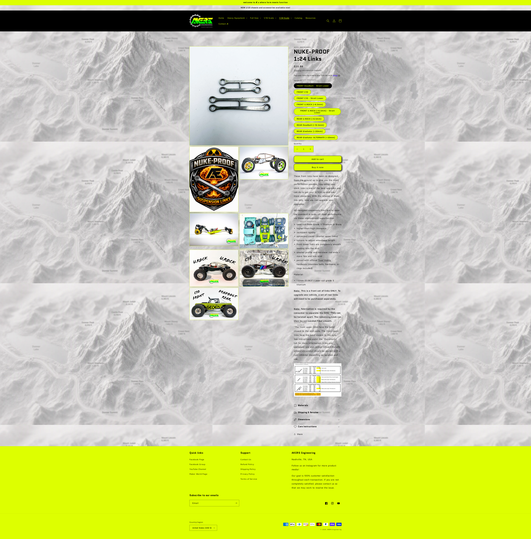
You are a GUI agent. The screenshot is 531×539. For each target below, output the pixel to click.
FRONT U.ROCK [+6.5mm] (310, 104)
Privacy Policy (247, 474)
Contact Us (245, 459)
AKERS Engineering (334, 529)
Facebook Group (197, 464)
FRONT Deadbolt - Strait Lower (313, 86)
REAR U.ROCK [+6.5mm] (309, 119)
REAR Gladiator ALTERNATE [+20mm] (316, 137)
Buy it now (318, 167)
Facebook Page (196, 459)
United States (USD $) (202, 528)
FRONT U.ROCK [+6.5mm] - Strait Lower (317, 111)
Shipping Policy (248, 469)
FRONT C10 (302, 92)
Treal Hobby (324, 260)
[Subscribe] (236, 503)
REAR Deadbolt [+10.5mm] (310, 125)
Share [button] (300, 434)
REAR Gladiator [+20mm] (310, 131)
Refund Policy (247, 464)
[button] (237, 18)
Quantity (297, 143)
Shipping (297, 70)
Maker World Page (198, 474)
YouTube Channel (197, 469)
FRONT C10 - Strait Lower (310, 98)
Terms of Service (248, 479)
